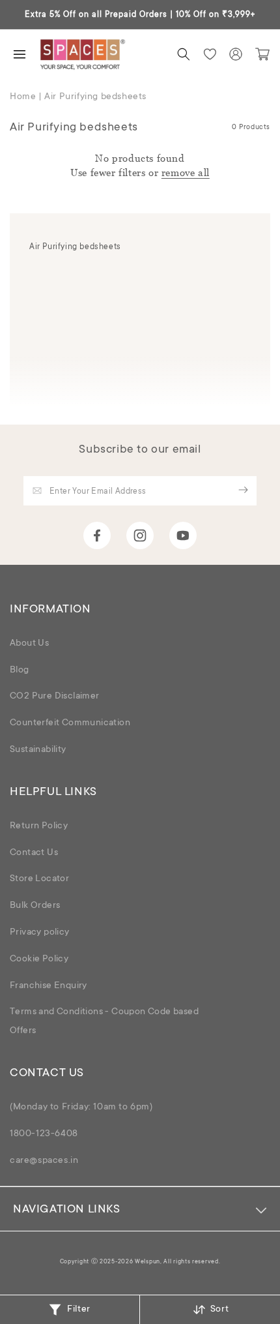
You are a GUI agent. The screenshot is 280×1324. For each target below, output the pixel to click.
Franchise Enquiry (48, 986)
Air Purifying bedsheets (95, 97)
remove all (185, 172)
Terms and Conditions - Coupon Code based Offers (104, 1021)
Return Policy (39, 826)
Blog (19, 670)
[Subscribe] (243, 489)
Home (23, 97)
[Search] (183, 54)
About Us (29, 644)
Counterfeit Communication (70, 723)
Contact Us (34, 853)
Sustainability (38, 750)
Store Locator (39, 879)
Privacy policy (40, 932)
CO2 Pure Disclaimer (55, 696)
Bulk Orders (35, 906)
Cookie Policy (39, 959)
